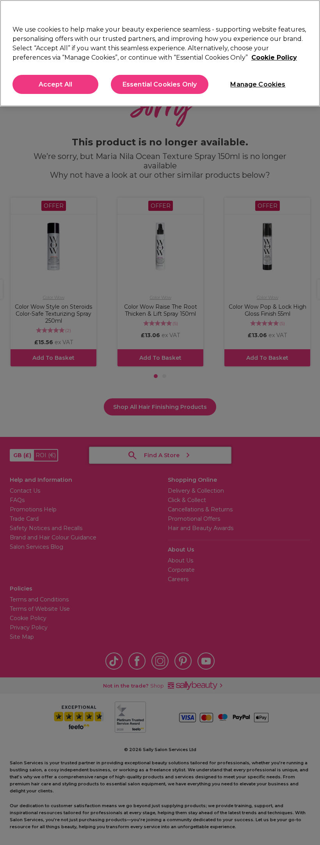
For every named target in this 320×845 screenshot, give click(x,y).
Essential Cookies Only (160, 84)
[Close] (307, 12)
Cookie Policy (274, 57)
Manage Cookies (257, 84)
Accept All (56, 84)
